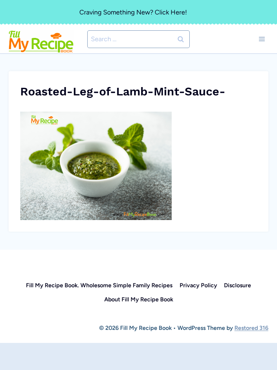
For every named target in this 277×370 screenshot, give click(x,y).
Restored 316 (251, 327)
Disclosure (237, 285)
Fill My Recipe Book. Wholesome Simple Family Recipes (99, 285)
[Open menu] (261, 39)
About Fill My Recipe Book (138, 299)
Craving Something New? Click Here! (133, 12)
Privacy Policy (198, 285)
